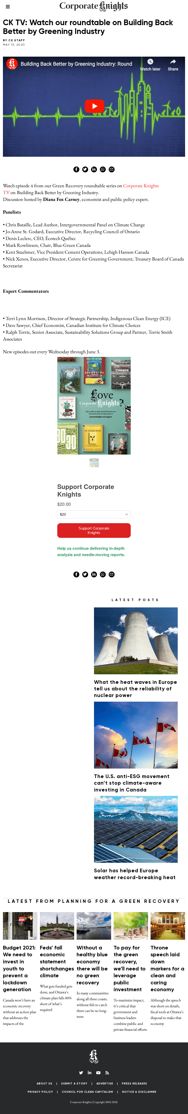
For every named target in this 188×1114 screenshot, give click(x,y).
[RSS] (107, 1073)
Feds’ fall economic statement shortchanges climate (57, 962)
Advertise (104, 1083)
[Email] (112, 169)
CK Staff (16, 40)
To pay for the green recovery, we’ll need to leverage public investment (130, 969)
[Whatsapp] (103, 169)
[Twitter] (85, 169)
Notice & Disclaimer (139, 1092)
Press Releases (134, 1083)
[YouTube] (98, 1073)
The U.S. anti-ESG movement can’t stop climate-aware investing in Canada (132, 783)
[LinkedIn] (90, 1073)
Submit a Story (74, 1083)
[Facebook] (76, 169)
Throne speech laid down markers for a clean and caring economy (167, 969)
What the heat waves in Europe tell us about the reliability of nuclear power (135, 689)
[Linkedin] (94, 169)
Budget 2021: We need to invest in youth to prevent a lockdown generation (19, 969)
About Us (44, 1083)
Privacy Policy (40, 1092)
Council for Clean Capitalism (87, 1092)
